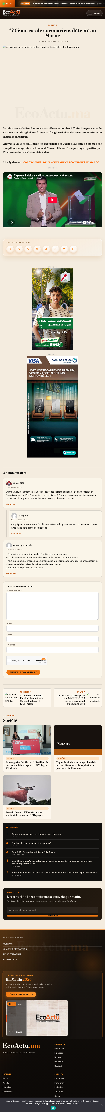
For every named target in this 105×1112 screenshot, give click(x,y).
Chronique (7, 1092)
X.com (57, 1096)
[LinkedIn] (37, 249)
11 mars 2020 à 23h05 (14, 487)
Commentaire (14, 590)
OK (53, 1108)
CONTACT (8, 944)
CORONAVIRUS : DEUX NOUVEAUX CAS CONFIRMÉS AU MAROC (61, 162)
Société (52, 25)
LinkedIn (58, 1087)
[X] (28, 249)
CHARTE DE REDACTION (15, 949)
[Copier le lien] (73, 249)
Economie (59, 1048)
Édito (5, 1078)
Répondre (11, 504)
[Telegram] (55, 249)
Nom (9, 623)
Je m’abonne (53, 916)
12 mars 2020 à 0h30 (14, 550)
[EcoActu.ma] (11, 12)
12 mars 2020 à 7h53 (19, 520)
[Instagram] (19, 249)
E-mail (10, 634)
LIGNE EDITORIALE (12, 954)
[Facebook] (10, 249)
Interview (6, 1087)
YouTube (58, 1092)
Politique (58, 1062)
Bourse (57, 1057)
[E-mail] (64, 249)
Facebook (59, 1078)
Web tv (5, 1083)
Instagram (59, 1083)
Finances (58, 1053)
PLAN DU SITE (10, 959)
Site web (10, 645)
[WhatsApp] (46, 249)
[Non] (101, 1104)
